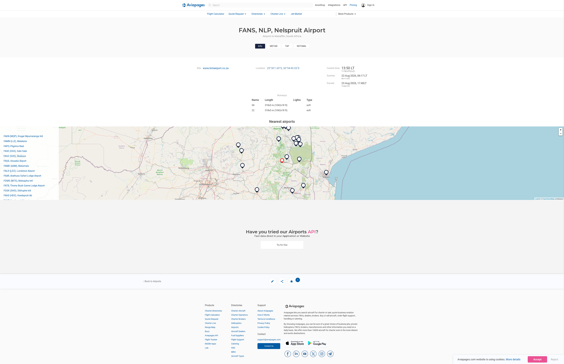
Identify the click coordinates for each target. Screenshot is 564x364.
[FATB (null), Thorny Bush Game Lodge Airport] (288, 128)
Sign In (370, 5)
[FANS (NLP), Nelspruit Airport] (282, 160)
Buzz (207, 331)
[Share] (282, 281)
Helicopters (236, 323)
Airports (235, 327)
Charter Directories (213, 311)
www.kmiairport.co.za (216, 68)
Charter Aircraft (238, 311)
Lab (206, 348)
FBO (233, 348)
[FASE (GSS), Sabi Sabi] (296, 144)
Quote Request (211, 319)
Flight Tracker (211, 339)
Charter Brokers (238, 319)
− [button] (561, 133)
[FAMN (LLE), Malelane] (299, 159)
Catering (235, 344)
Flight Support (237, 339)
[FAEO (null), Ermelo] (257, 190)
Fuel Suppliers (237, 335)
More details (513, 359)
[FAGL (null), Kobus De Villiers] (241, 151)
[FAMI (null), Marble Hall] (238, 145)
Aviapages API (211, 335)
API (345, 5)
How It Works (263, 315)
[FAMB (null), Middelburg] (242, 166)
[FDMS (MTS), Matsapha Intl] (292, 191)
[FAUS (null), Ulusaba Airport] (294, 139)
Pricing (353, 5)
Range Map (210, 327)
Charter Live (210, 323)
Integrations (334, 5)
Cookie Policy (263, 327)
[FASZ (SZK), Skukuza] (300, 144)
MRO (233, 352)
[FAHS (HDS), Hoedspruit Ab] (285, 126)
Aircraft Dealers (238, 331)
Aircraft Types (237, 356)
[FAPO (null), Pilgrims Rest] (279, 139)
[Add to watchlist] (291, 281)
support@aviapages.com (269, 339)
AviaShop (320, 5)
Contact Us (268, 346)
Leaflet (537, 199)
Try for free (282, 245)
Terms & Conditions (266, 319)
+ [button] (561, 129)
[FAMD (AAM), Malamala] (299, 140)
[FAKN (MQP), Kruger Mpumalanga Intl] (287, 157)
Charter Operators (239, 315)
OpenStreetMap (548, 199)
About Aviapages (265, 311)
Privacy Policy (263, 323)
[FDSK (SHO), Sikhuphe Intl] (303, 186)
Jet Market (296, 13)
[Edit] (272, 281)
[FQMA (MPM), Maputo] (326, 173)
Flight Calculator (215, 13)
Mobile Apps (210, 344)
